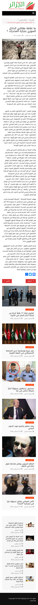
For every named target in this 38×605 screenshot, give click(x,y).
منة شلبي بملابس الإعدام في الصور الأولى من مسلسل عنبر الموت (14, 552)
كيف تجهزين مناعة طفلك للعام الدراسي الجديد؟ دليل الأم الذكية (14, 565)
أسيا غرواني (18, 530)
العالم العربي (29, 310)
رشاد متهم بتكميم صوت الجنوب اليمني (21, 427)
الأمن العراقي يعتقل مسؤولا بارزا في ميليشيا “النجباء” (20, 502)
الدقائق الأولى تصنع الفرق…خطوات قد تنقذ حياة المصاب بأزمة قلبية (14, 579)
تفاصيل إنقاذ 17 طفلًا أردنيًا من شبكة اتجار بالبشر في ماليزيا (21, 314)
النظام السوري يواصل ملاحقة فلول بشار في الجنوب (19, 465)
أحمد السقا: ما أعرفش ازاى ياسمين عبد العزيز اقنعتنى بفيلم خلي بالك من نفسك (14, 538)
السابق (29, 281)
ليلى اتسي (18, 571)
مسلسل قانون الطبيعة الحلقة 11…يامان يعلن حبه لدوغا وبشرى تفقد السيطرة (14, 525)
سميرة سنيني (28, 319)
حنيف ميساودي (29, 36)
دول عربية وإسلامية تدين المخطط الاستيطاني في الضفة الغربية (20, 352)
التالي (8, 281)
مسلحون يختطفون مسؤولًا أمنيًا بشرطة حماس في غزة (21, 389)
